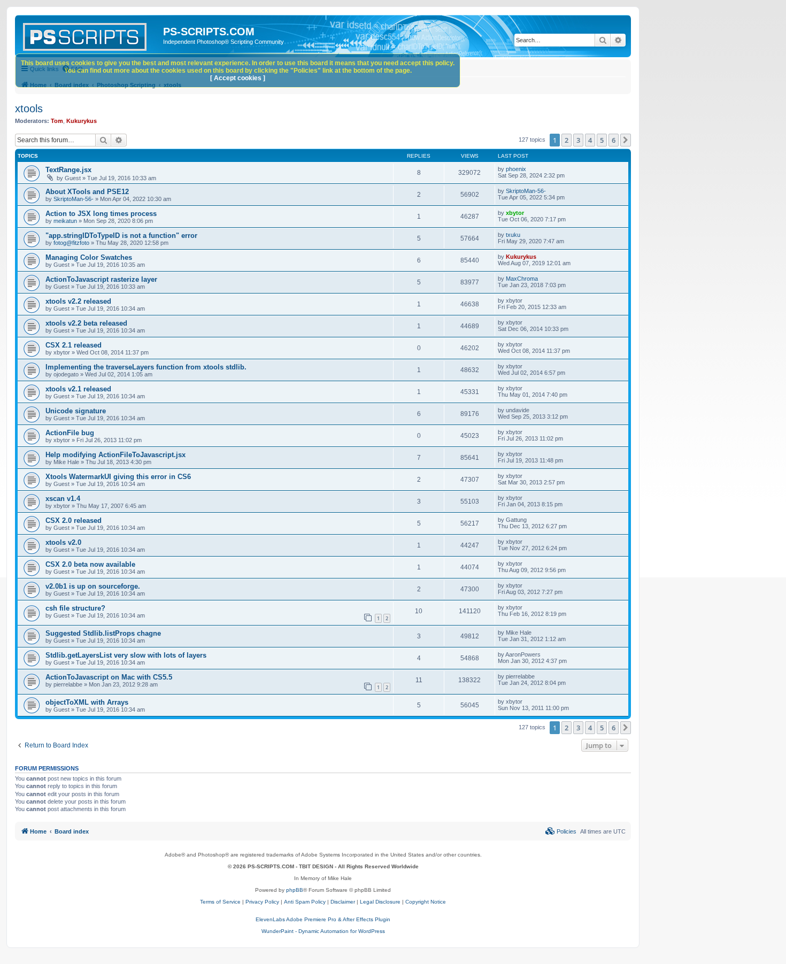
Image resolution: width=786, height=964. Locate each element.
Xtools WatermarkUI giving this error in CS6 (118, 477)
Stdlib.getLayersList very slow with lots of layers (125, 655)
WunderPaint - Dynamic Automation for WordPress (323, 931)
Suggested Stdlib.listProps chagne (103, 633)
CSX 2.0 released (73, 520)
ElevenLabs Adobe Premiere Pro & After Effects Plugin (323, 919)
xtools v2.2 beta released (86, 323)
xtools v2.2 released (78, 301)
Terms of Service (220, 902)
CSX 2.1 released (73, 345)
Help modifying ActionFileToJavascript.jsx (115, 455)
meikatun (65, 221)
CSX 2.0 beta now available (90, 564)
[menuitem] (560, 831)
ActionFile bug (69, 433)
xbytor (515, 213)
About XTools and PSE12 (87, 192)
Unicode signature (75, 411)
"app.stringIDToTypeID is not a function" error (121, 236)
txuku (513, 235)
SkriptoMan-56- (73, 199)
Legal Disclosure (380, 902)
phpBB (294, 890)
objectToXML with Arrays (86, 702)
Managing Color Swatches (88, 257)
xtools (29, 108)
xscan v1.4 (62, 499)
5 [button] (602, 140)
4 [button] (590, 140)
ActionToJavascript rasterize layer (101, 279)
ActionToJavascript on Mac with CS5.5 (108, 677)
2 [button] (566, 140)
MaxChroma (522, 278)
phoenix (516, 169)
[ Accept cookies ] (237, 78)
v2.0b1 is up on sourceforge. (92, 586)
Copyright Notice (425, 902)
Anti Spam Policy (305, 902)
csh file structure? (75, 608)
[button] (625, 140)
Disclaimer (342, 902)
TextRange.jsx (68, 170)
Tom (57, 121)
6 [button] (613, 140)
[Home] (90, 35)
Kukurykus (81, 121)
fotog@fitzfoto (71, 243)
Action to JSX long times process (101, 214)
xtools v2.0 (63, 542)
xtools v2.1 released (78, 389)
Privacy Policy (262, 902)
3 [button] (578, 140)
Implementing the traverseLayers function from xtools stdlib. (145, 367)
